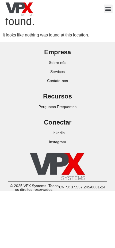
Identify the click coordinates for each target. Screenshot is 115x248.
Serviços (57, 71)
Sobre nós (57, 62)
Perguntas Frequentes (57, 107)
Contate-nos (57, 80)
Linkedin (58, 133)
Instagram (57, 142)
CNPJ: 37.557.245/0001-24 (82, 187)
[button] (108, 9)
